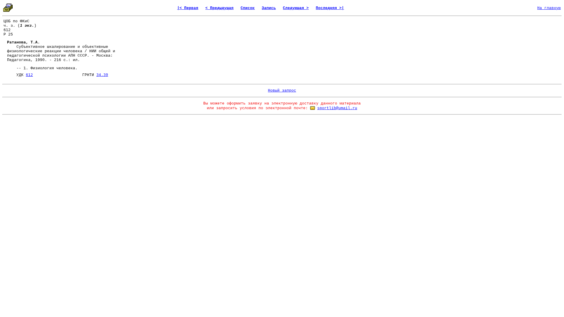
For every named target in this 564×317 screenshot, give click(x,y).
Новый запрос (282, 90)
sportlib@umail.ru (337, 108)
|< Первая (187, 8)
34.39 (102, 75)
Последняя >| (330, 8)
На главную (549, 8)
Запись (269, 8)
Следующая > (296, 8)
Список (248, 8)
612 (29, 75)
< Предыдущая (219, 8)
